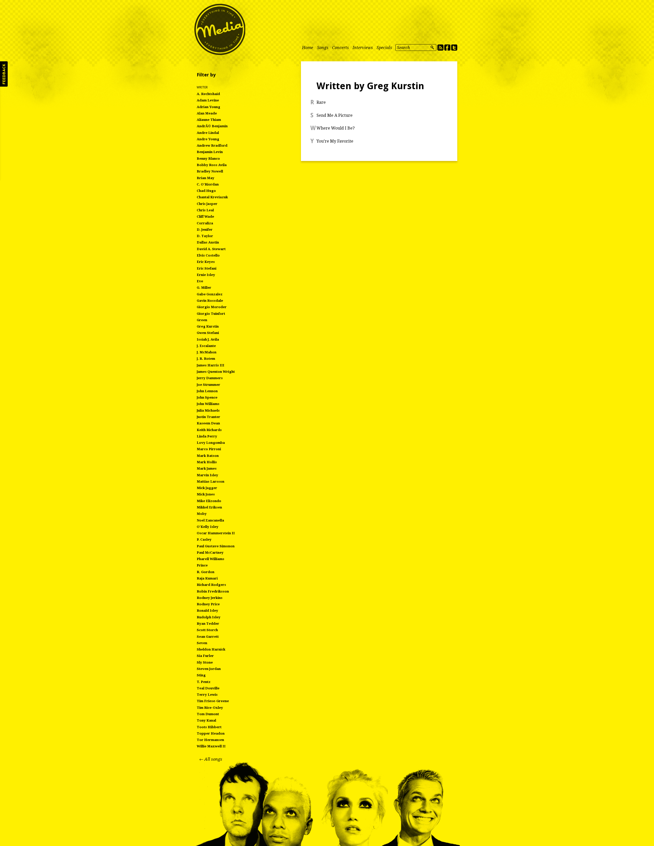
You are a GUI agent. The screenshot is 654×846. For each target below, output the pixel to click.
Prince (202, 565)
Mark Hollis (207, 462)
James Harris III (210, 365)
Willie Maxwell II (211, 746)
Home (307, 47)
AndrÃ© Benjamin (212, 126)
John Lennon (207, 391)
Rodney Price (208, 604)
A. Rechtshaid (208, 94)
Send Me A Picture (335, 115)
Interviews (363, 47)
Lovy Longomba (211, 443)
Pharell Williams (210, 559)
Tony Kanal (206, 720)
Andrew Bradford (212, 145)
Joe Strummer (208, 385)
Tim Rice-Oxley (210, 708)
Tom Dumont (208, 714)
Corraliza (205, 223)
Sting (201, 675)
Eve (200, 281)
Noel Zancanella (210, 520)
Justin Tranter (208, 417)
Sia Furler (205, 656)
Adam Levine (208, 100)
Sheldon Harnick (211, 649)
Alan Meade (207, 113)
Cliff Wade (205, 216)
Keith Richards (209, 430)
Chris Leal (205, 210)
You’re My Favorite (335, 141)
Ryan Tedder (208, 623)
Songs (322, 47)
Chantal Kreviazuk (212, 197)
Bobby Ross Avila (212, 165)
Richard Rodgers (211, 585)
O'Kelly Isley (207, 527)
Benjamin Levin (210, 152)
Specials (384, 47)
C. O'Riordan (208, 184)
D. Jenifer (205, 229)
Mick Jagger (207, 488)
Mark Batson (208, 456)
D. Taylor (205, 236)
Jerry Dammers (210, 378)
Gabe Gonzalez (210, 294)
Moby (202, 514)
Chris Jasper (207, 204)
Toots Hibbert (209, 727)
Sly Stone (205, 662)
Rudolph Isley (208, 617)
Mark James (207, 468)
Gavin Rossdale (210, 301)
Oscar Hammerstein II (216, 533)
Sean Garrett (208, 637)
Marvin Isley (207, 475)
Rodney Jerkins (210, 598)
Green (202, 320)
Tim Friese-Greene (213, 701)
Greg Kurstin (208, 326)
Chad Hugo (206, 191)
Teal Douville (208, 688)
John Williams (208, 404)
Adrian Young (208, 107)
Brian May (205, 178)
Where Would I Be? (336, 128)
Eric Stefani (206, 268)
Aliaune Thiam (209, 120)
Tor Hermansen (210, 740)
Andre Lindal (208, 133)
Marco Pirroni (209, 449)
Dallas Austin (208, 242)
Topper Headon (211, 733)
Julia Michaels (208, 410)
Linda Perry (207, 436)
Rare (321, 102)
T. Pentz (204, 682)
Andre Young (208, 139)
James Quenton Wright (216, 372)
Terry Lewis (207, 695)
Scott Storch (207, 630)
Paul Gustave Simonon (216, 546)
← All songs (210, 759)
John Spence (207, 397)
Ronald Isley (207, 610)
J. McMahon (206, 352)
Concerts (340, 47)
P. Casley (204, 539)
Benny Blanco (208, 158)
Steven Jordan (209, 669)
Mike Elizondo (209, 501)
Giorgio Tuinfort (211, 314)
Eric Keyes (206, 262)
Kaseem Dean (208, 423)
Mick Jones (206, 494)
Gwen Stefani (208, 333)
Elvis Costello (208, 255)
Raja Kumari (207, 578)
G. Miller (204, 287)
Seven (202, 643)
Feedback (4, 74)
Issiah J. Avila (208, 339)
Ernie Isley (206, 275)
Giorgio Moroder (212, 307)
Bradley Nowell (210, 171)
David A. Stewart (211, 249)
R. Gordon (205, 572)
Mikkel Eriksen (209, 507)
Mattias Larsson (210, 481)
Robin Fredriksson (213, 591)
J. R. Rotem (206, 359)
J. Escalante (206, 346)
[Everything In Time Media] (219, 29)
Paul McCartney (210, 552)
